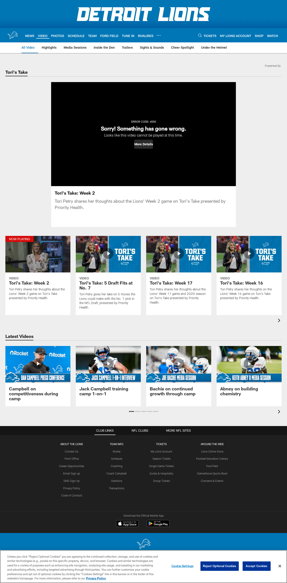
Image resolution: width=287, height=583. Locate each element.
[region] (143, 566)
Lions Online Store (212, 451)
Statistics (116, 480)
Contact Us (71, 451)
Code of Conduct (71, 495)
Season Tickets (161, 458)
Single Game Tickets (161, 466)
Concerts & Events (212, 480)
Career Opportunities (71, 466)
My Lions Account (161, 451)
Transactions (116, 488)
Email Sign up (71, 473)
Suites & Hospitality (161, 473)
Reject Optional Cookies (219, 566)
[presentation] (280, 321)
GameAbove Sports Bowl (212, 473)
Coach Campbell (117, 473)
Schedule (116, 458)
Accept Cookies (256, 566)
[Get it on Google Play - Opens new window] (158, 525)
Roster (117, 451)
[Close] (280, 566)
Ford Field (212, 466)
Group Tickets (161, 480)
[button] (143, 144)
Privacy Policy (71, 488)
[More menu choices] (159, 35)
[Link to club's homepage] (12, 35)
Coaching (116, 466)
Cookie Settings (183, 566)
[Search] (200, 35)
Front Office (72, 458)
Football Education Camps (212, 458)
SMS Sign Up (71, 480)
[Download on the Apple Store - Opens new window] (127, 524)
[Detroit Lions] (143, 544)
